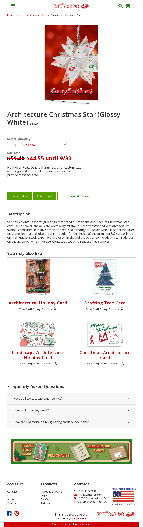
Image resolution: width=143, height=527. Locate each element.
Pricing (36, 309)
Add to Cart (44, 196)
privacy (81, 518)
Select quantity (18, 139)
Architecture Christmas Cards (32, 15)
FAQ (9, 495)
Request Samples (80, 196)
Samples (47, 309)
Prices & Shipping (51, 491)
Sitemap (12, 503)
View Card (25, 309)
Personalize (19, 196)
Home (10, 15)
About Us (13, 499)
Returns (45, 503)
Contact (12, 491)
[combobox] (37, 144)
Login (44, 495)
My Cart (45, 499)
